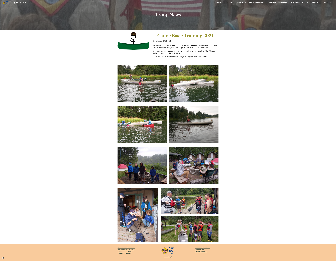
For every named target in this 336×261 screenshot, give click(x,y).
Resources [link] (314, 2)
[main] (168, 14)
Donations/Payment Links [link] (278, 2)
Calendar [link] (239, 2)
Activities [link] (294, 2)
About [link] (304, 2)
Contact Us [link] (327, 2)
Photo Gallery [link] (228, 2)
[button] (334, 2)
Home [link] (218, 2)
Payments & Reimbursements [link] (255, 2)
